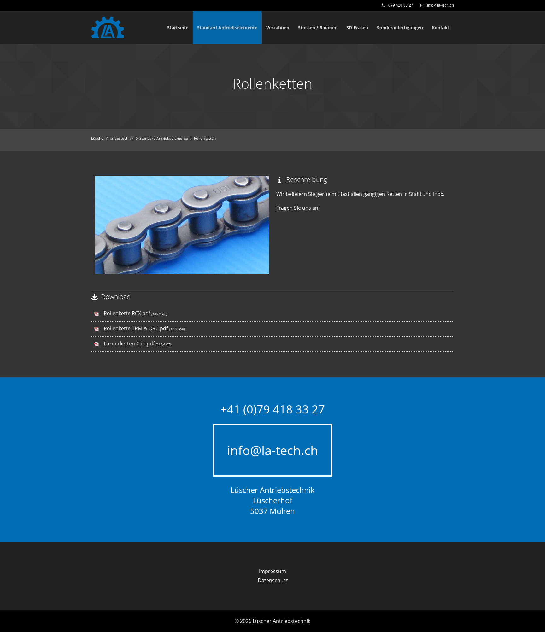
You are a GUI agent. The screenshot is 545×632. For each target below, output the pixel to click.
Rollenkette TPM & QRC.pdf (144, 328)
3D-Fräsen (357, 28)
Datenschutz (273, 580)
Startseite (177, 28)
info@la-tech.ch (440, 5)
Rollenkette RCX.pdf (135, 313)
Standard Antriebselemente (227, 28)
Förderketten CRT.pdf (138, 343)
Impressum (272, 571)
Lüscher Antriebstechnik (112, 138)
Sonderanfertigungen (400, 28)
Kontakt (440, 28)
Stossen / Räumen (317, 28)
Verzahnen (277, 28)
